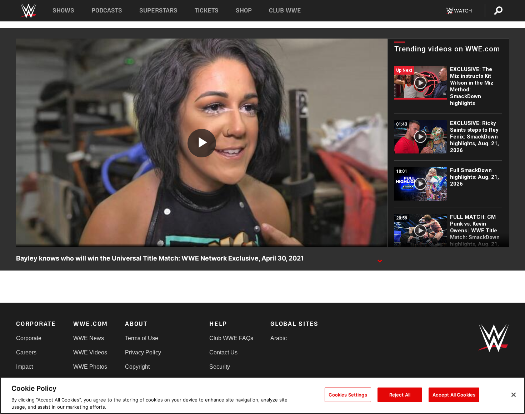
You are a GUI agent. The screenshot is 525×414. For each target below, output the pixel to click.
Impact (24, 367)
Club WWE (285, 10)
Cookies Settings (348, 395)
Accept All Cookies (453, 395)
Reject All (399, 395)
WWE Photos (90, 367)
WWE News (88, 338)
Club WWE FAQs (231, 338)
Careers (26, 352)
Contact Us (223, 352)
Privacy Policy (143, 352)
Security (219, 367)
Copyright (137, 367)
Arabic (278, 338)
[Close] (513, 395)
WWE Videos (90, 352)
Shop (244, 10)
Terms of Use (141, 338)
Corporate (28, 338)
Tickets (207, 10)
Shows (63, 10)
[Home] (28, 11)
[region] (262, 395)
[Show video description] (380, 259)
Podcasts (106, 10)
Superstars (158, 10)
